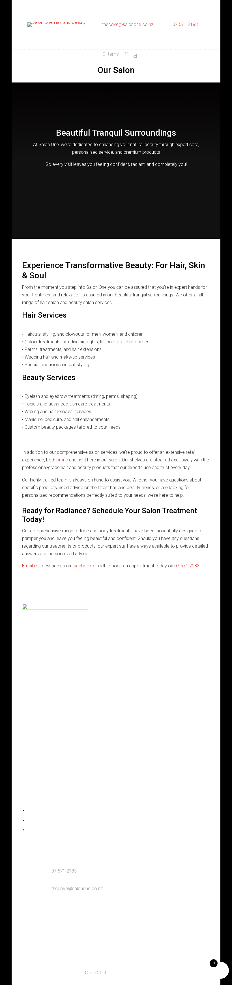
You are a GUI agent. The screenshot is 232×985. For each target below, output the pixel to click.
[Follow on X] (121, 638)
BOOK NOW (116, 192)
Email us (30, 566)
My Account (37, 811)
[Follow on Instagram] (110, 638)
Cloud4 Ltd (95, 972)
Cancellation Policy (44, 830)
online (62, 460)
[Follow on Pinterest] (133, 638)
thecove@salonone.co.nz (127, 24)
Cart (30, 820)
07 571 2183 (185, 24)
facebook (82, 566)
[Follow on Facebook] (99, 638)
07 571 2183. (187, 566)
